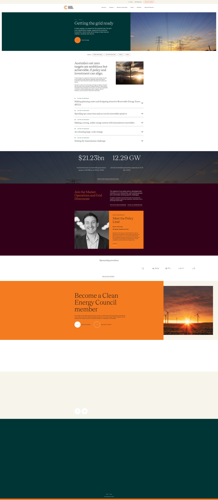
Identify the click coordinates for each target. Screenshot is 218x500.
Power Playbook (89, 449)
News (127, 54)
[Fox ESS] (56, 268)
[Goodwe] (94, 268)
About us (76, 451)
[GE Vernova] (69, 268)
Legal (107, 494)
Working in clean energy (122, 7)
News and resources (149, 7)
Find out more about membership (118, 204)
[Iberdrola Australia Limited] (132, 268)
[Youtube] (111, 438)
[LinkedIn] (107, 438)
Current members (78, 454)
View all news (77, 399)
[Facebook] (103, 438)
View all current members (108, 276)
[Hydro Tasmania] (107, 268)
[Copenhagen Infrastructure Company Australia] (18, 268)
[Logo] (109, 432)
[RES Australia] (183, 268)
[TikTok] (114, 438)
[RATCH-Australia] (170, 268)
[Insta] (105, 438)
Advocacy (104, 7)
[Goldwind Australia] (81, 268)
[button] (85, 411)
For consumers (100, 452)
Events (132, 7)
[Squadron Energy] (208, 268)
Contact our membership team (135, 204)
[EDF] (31, 268)
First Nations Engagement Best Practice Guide (90, 458)
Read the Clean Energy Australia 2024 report (108, 179)
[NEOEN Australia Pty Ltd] (145, 268)
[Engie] (43, 268)
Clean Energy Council (108, 496)
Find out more (109, 410)
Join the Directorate (110, 54)
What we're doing (98, 54)
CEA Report (88, 447)
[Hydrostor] (120, 268)
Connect (115, 243)
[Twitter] (109, 438)
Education (139, 7)
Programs (111, 7)
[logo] (69, 7)
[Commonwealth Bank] (5, 268)
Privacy (111, 494)
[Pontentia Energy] (158, 268)
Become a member (149, 1)
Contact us (76, 448)
